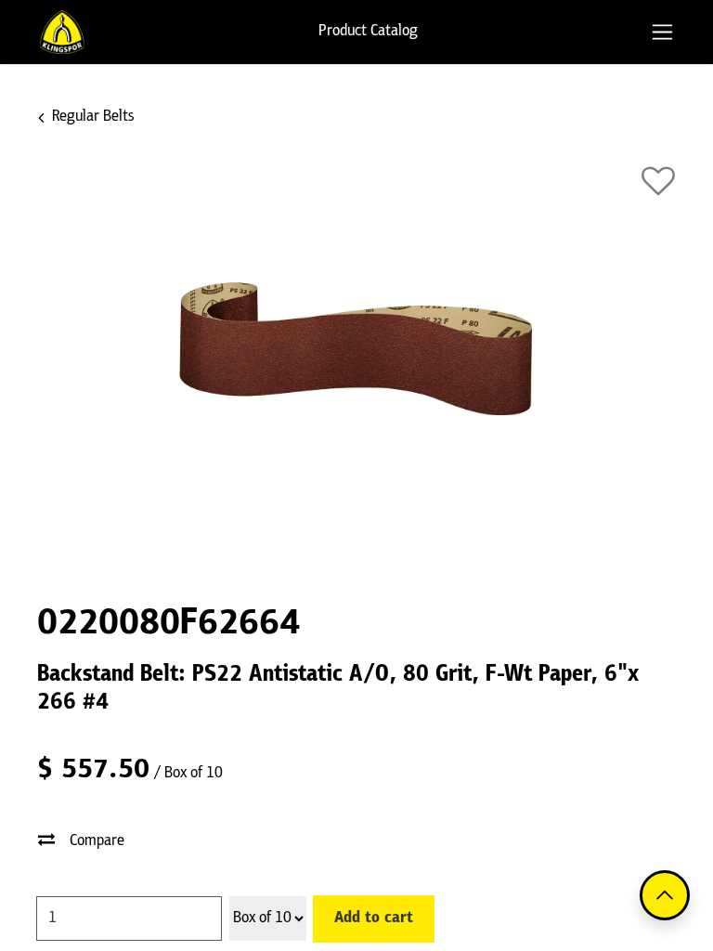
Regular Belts (93, 117)
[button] (658, 181)
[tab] (662, 32)
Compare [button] (97, 841)
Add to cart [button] (373, 918)
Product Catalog (368, 31)
